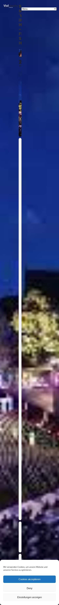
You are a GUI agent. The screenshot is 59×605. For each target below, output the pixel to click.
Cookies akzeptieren (29, 579)
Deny (29, 588)
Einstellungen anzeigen (29, 597)
